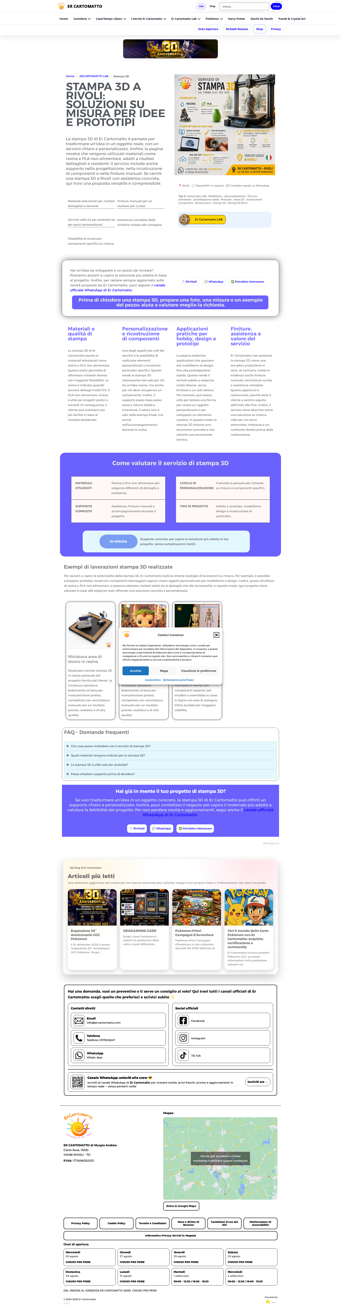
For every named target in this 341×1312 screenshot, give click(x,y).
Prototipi (226, 199)
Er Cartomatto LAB (195, 196)
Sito (201, 6)
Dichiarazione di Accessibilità (260, 1223)
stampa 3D (219, 202)
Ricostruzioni (203, 202)
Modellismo (215, 196)
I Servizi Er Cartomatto (146, 19)
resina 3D (238, 199)
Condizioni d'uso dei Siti (224, 1223)
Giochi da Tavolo (262, 19)
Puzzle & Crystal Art (291, 19)
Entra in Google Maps (181, 1206)
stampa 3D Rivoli (237, 202)
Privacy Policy (80, 1223)
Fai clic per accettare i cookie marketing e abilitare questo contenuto (220, 1158)
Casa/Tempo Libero (109, 19)
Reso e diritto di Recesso (188, 1223)
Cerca (276, 6)
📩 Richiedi (189, 281)
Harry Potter (236, 19)
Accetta (135, 671)
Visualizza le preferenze (198, 671)
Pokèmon (212, 19)
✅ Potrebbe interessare (247, 281)
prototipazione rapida (206, 199)
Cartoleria (80, 19)
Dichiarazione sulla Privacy (178, 679)
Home (64, 19)
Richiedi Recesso (237, 29)
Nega (164, 671)
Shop (212, 6)
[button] (216, 635)
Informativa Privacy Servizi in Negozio (170, 1235)
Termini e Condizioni (152, 1223)
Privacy (276, 29)
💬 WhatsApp (213, 281)
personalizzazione (234, 196)
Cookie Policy (153, 679)
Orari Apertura (208, 29)
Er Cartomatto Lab (184, 19)
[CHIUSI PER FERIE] (170, 48)
